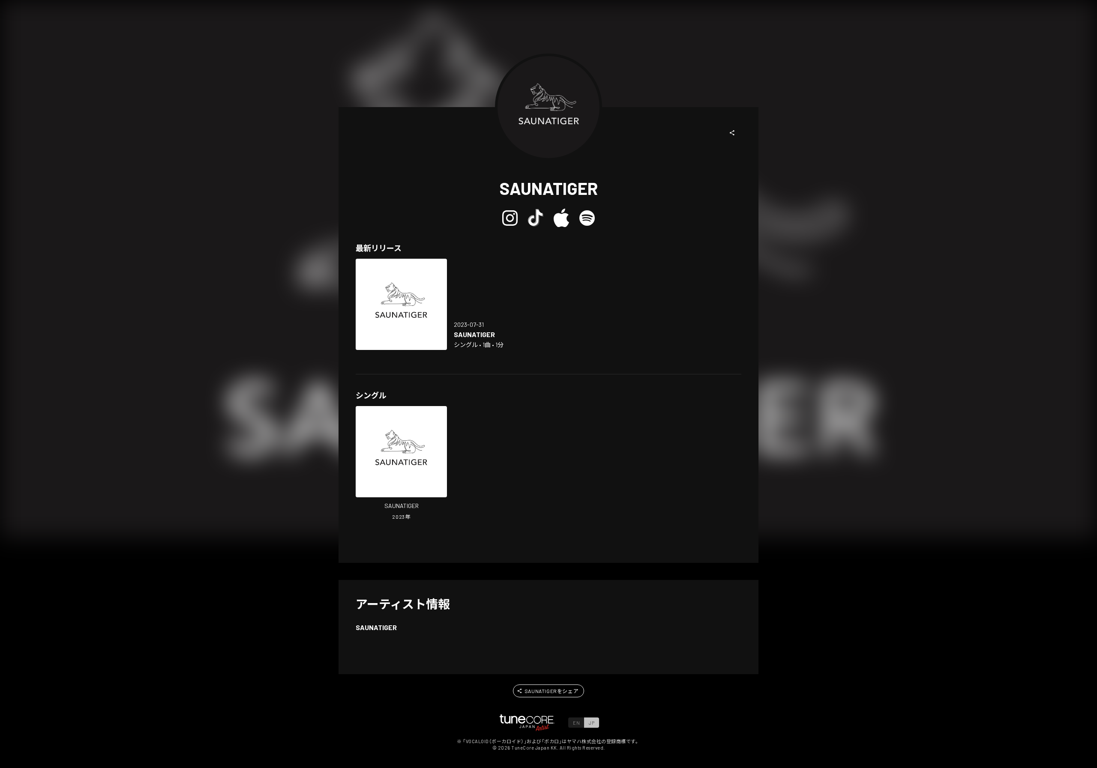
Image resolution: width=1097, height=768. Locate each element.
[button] (732, 132)
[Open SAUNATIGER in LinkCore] (401, 304)
